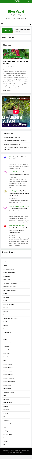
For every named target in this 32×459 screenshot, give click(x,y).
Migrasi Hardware (8, 374)
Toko (4, 427)
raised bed (6, 399)
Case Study (6, 279)
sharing (5, 413)
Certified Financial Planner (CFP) (16, 1)
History (5, 325)
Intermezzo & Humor (16, 57)
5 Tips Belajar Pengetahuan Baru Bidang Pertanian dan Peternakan (19, 193)
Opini (4, 395)
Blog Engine (6, 276)
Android (5, 262)
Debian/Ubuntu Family (9, 286)
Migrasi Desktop (8, 371)
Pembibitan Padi (17, 3)
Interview (6, 346)
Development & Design (9, 290)
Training (5, 431)
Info (4, 336)
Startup (5, 417)
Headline (5, 322)
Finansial (5, 311)
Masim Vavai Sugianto (10, 67)
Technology (6, 420)
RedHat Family (7, 402)
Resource (6, 410)
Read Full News (7, 90)
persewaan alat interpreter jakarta (19, 206)
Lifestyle (5, 357)
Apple (5, 265)
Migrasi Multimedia (8, 378)
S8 (10, 157)
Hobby (5, 329)
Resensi (5, 406)
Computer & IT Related (10, 283)
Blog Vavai (16, 11)
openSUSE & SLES (8, 392)
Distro (5, 293)
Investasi (6, 350)
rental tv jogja (13, 191)
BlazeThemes (20, 452)
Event (5, 301)
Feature (6, 57)
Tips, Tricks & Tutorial (9, 424)
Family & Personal (8, 304)
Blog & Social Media (9, 272)
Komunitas (6, 353)
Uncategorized (7, 434)
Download (6, 297)
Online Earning (7, 388)
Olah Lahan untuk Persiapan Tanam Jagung (17, 5)
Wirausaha (6, 445)
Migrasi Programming (9, 381)
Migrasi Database (8, 367)
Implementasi (7, 332)
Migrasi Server (7, 385)
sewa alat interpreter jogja (16, 225)
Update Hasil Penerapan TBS (16, 4)
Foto (4, 315)
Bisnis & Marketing (8, 269)
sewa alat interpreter (15, 172)
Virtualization (7, 438)
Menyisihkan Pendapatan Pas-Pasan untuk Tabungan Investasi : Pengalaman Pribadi (19, 230)
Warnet (5, 441)
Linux (4, 360)
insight (5, 339)
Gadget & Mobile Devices (10, 318)
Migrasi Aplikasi (7, 364)
